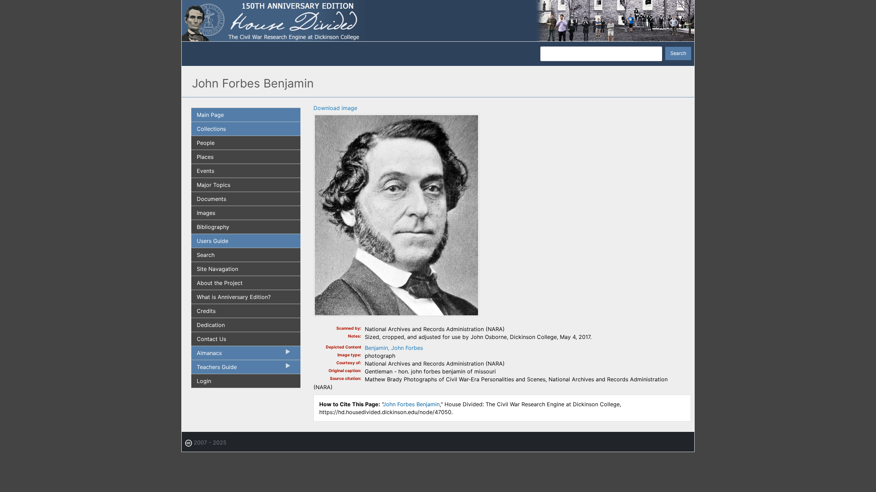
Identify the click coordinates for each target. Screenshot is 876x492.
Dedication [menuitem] (211, 325)
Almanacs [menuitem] (206, 355)
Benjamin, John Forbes (394, 347)
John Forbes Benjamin (411, 404)
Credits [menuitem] (206, 311)
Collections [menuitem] (211, 128)
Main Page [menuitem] (210, 114)
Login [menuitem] (204, 381)
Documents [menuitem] (211, 198)
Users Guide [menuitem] (212, 240)
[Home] (438, 20)
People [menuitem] (206, 142)
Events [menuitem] (205, 170)
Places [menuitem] (205, 156)
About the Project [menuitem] (220, 282)
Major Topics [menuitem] (213, 184)
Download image (335, 108)
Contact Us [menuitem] (211, 339)
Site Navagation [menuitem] (217, 268)
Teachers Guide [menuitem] (214, 369)
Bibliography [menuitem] (213, 226)
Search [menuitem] (206, 254)
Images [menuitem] (206, 212)
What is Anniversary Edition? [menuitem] (234, 296)
